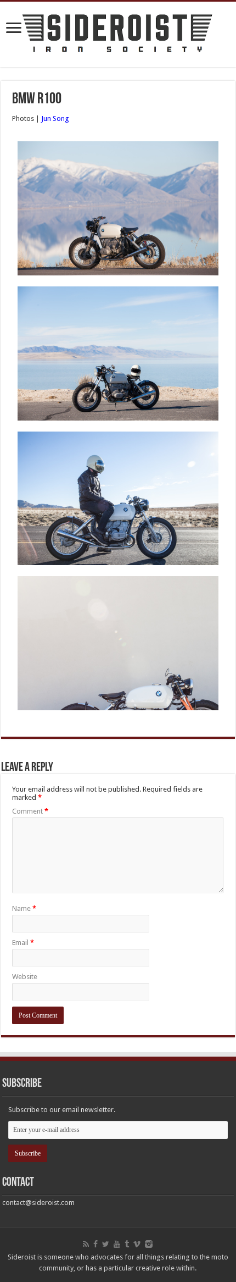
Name (24, 908)
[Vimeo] (137, 1244)
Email (23, 942)
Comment (30, 811)
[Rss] (86, 1244)
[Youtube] (117, 1244)
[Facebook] (95, 1244)
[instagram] (149, 1244)
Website (24, 976)
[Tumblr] (126, 1244)
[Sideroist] (118, 32)
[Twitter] (105, 1244)
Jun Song (55, 118)
